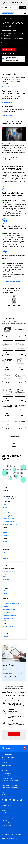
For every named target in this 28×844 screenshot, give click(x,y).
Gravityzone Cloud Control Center (10, 776)
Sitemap (4, 810)
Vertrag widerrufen (6, 825)
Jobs (3, 792)
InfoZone (4, 794)
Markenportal (5, 783)
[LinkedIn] (10, 800)
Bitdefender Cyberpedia (7, 778)
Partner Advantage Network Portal (10, 780)
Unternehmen (5, 813)
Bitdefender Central (6, 773)
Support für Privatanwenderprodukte (10, 785)
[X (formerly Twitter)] (6, 800)
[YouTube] (14, 800)
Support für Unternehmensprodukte (10, 787)
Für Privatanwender (7, 754)
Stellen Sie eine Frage (18, 736)
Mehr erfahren (14, 134)
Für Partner (5, 762)
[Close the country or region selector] (25, 3)
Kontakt (3, 815)
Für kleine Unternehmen (8, 757)
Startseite (4, 18)
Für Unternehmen (6, 760)
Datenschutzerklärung (7, 808)
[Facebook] (2, 800)
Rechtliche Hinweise (6, 805)
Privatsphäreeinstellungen (8, 818)
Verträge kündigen (6, 823)
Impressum (4, 820)
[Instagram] (17, 800)
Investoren (4, 790)
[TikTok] (21, 800)
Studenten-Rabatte (7, 765)
